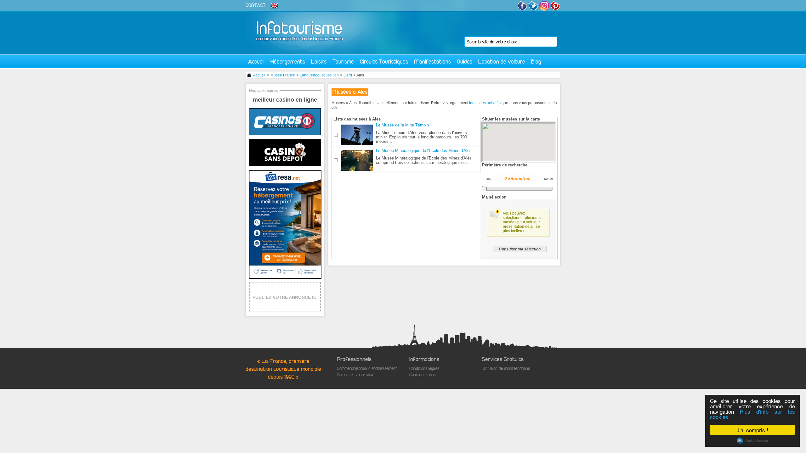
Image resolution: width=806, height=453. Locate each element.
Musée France (282, 75)
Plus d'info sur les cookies (752, 414)
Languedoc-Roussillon (319, 75)
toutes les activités (485, 103)
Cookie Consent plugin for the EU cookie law (752, 440)
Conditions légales (424, 368)
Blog (536, 61)
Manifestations (432, 61)
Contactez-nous (423, 375)
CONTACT (256, 5)
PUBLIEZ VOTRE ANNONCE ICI (285, 297)
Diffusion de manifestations (506, 368)
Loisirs (318, 61)
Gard (347, 75)
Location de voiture (501, 61)
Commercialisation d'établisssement (367, 368)
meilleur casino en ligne (285, 100)
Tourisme (343, 61)
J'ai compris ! (752, 430)
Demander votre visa (355, 375)
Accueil (256, 61)
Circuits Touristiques (384, 61)
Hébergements (287, 61)
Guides (464, 61)
